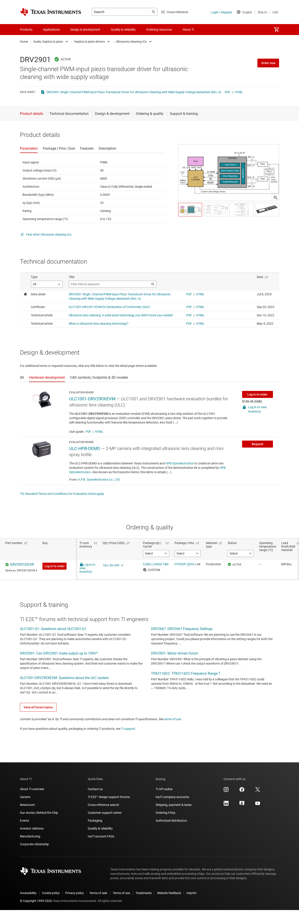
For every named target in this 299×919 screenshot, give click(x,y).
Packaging (95, 820)
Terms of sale (98, 893)
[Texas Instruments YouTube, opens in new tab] (257, 805)
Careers (25, 797)
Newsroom (27, 805)
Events (24, 820)
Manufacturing (30, 836)
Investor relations (32, 828)
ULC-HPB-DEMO (84, 448)
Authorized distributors (171, 820)
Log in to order (257, 394)
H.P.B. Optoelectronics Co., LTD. (99, 479)
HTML (239, 92)
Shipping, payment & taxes (174, 805)
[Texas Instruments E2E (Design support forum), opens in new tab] (241, 805)
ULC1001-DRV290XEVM (92, 398)
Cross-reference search (103, 805)
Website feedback (169, 893)
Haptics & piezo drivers (89, 41)
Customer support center (105, 812)
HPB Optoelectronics (179, 463)
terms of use (172, 719)
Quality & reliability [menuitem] (123, 29)
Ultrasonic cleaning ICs (131, 41)
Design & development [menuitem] (85, 29)
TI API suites (164, 789)
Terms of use (121, 893)
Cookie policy (51, 893)
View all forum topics (38, 707)
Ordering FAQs (165, 812)
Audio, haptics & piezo (48, 41)
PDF (227, 92)
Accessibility (28, 893)
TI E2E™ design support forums (109, 797)
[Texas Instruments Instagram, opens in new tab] (226, 791)
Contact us (95, 789)
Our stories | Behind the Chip (39, 812)
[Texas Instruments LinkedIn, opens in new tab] (226, 805)
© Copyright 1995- (36, 901)
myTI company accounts (172, 797)
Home (24, 41)
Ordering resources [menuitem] (159, 29)
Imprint (191, 893)
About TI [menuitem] (188, 29)
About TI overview (32, 789)
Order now (268, 63)
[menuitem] (276, 29)
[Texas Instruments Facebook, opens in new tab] (241, 791)
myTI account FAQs (101, 836)
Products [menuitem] (26, 29)
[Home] (50, 12)
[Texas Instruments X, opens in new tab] (257, 791)
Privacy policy (74, 893)
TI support (128, 728)
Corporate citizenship (34, 844)
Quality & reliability (100, 828)
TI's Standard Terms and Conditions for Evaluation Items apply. (62, 493)
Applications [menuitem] (51, 29)
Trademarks (143, 893)
